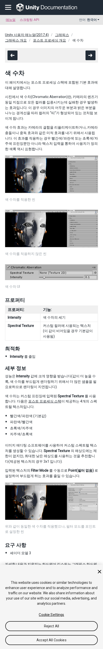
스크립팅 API (29, 20)
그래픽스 (62, 35)
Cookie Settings (51, 615)
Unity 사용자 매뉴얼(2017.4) (27, 35)
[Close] (99, 571)
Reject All (51, 626)
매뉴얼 (11, 20)
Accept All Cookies (51, 640)
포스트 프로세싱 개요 (49, 40)
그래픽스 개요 (16, 40)
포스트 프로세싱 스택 (44, 401)
